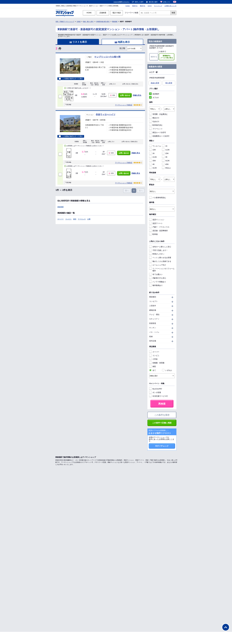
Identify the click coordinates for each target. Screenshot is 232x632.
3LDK (167, 161)
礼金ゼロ (155, 121)
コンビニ (68, 219)
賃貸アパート (157, 223)
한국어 (150, 6)
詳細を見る (137, 95)
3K (166, 157)
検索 (173, 13)
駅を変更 (169, 83)
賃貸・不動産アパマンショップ (65, 21)
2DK (167, 153)
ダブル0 (155, 98)
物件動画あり (157, 285)
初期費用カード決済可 (160, 136)
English (128, 6)
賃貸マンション (158, 220)
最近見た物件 (153, 2)
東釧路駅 (114, 21)
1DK (154, 150)
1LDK (167, 150)
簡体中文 (135, 6)
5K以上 (168, 168)
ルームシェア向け (159, 265)
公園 (88, 219)
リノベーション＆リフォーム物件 (163, 270)
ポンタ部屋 (156, 392)
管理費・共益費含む (160, 114)
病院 (74, 219)
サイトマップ (158, 6)
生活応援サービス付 (160, 396)
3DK (154, 161)
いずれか (168, 370)
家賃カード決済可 (159, 132)
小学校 (155, 359)
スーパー (60, 219)
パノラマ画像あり (159, 282)
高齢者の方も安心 (159, 278)
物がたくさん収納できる (161, 261)
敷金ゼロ (155, 118)
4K (153, 164)
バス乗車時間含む (159, 198)
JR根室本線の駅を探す (103, 21)
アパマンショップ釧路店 (123, 105)
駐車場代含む (157, 125)
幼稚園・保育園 (158, 363)
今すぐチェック (162, 446)
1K (166, 146)
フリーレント (157, 129)
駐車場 (155, 234)
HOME (89, 13)
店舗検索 (102, 13)
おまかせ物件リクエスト (122, 2)
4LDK (154, 168)
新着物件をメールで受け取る (166, 57)
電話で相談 (116, 13)
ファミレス (82, 219)
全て (154, 370)
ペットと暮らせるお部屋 (161, 258)
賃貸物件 (155, 94)
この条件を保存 (162, 415)
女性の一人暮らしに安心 (161, 247)
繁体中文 (142, 6)
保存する (154, 57)
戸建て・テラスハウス (160, 227)
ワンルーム (156, 146)
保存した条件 (139, 2)
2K (153, 153)
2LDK (154, 157)
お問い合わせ (125, 95)
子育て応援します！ (160, 250)
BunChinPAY (157, 389)
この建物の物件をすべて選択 (72, 79)
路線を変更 (155, 83)
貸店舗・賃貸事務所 (160, 231)
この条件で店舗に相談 (162, 423)
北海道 (79, 21)
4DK (167, 164)
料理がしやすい (158, 254)
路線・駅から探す (88, 21)
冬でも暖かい (157, 274)
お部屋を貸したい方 (170, 6)
